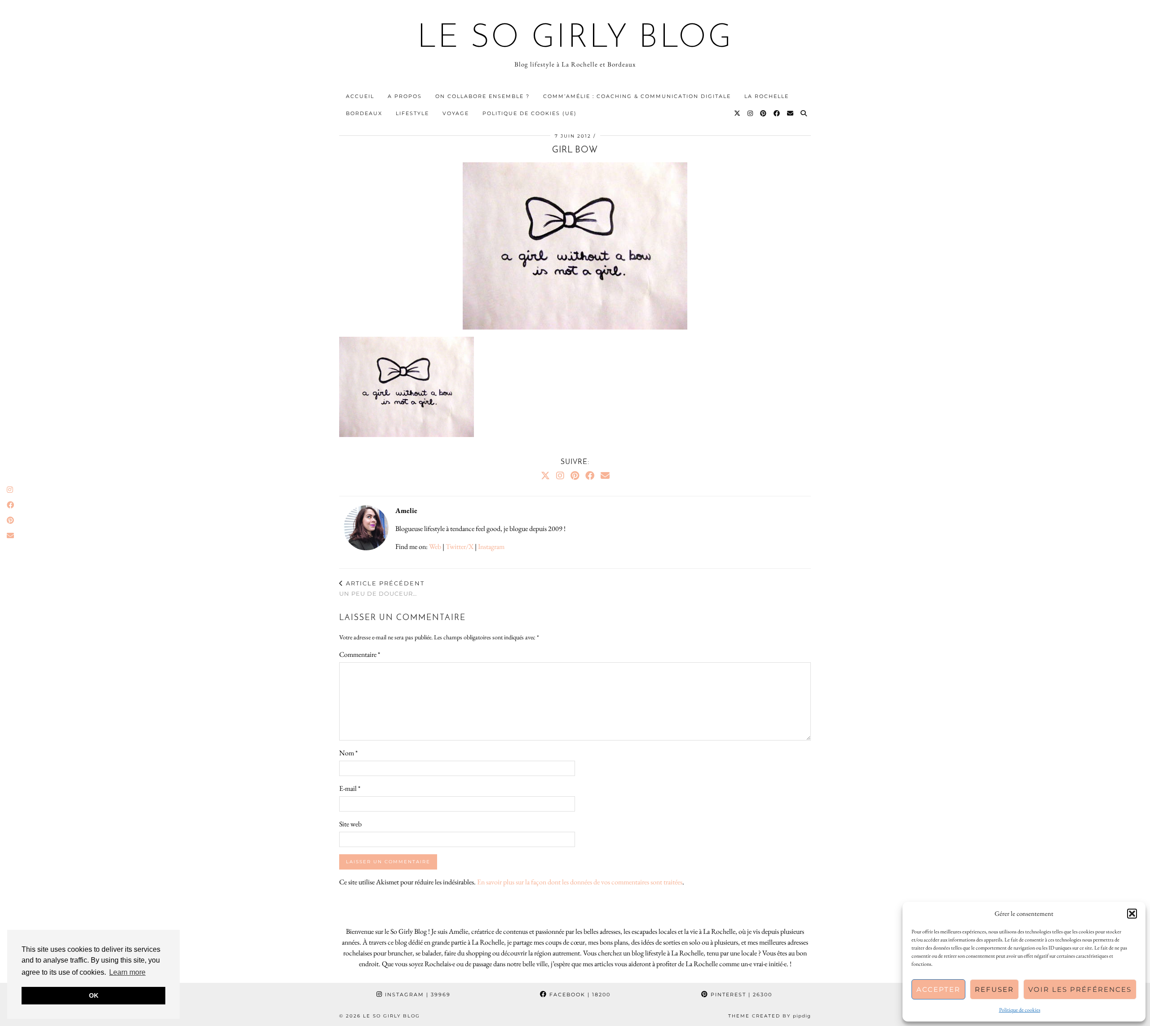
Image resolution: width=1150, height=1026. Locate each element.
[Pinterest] (763, 113)
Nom (348, 753)
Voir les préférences (1080, 989)
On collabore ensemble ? (482, 96)
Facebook (578, 994)
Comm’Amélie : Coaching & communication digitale (637, 96)
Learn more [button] (127, 972)
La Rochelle (766, 96)
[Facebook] (777, 113)
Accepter (938, 989)
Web (435, 546)
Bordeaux (364, 113)
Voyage (455, 113)
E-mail (349, 788)
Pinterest (740, 994)
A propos (405, 96)
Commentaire (359, 654)
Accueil (360, 96)
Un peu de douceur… (382, 588)
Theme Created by (769, 1016)
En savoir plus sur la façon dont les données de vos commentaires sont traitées (579, 882)
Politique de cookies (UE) (529, 113)
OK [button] (93, 995)
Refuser (994, 989)
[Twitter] (737, 113)
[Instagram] (751, 113)
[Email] (790, 113)
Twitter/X (459, 546)
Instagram (491, 546)
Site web (350, 824)
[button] (1132, 913)
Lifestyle (412, 113)
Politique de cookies (1019, 1009)
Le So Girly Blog (575, 38)
